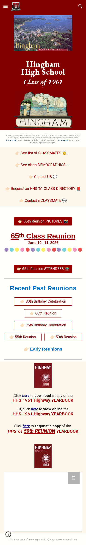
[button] (5, 6)
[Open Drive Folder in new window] (74, 478)
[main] (43, 71)
